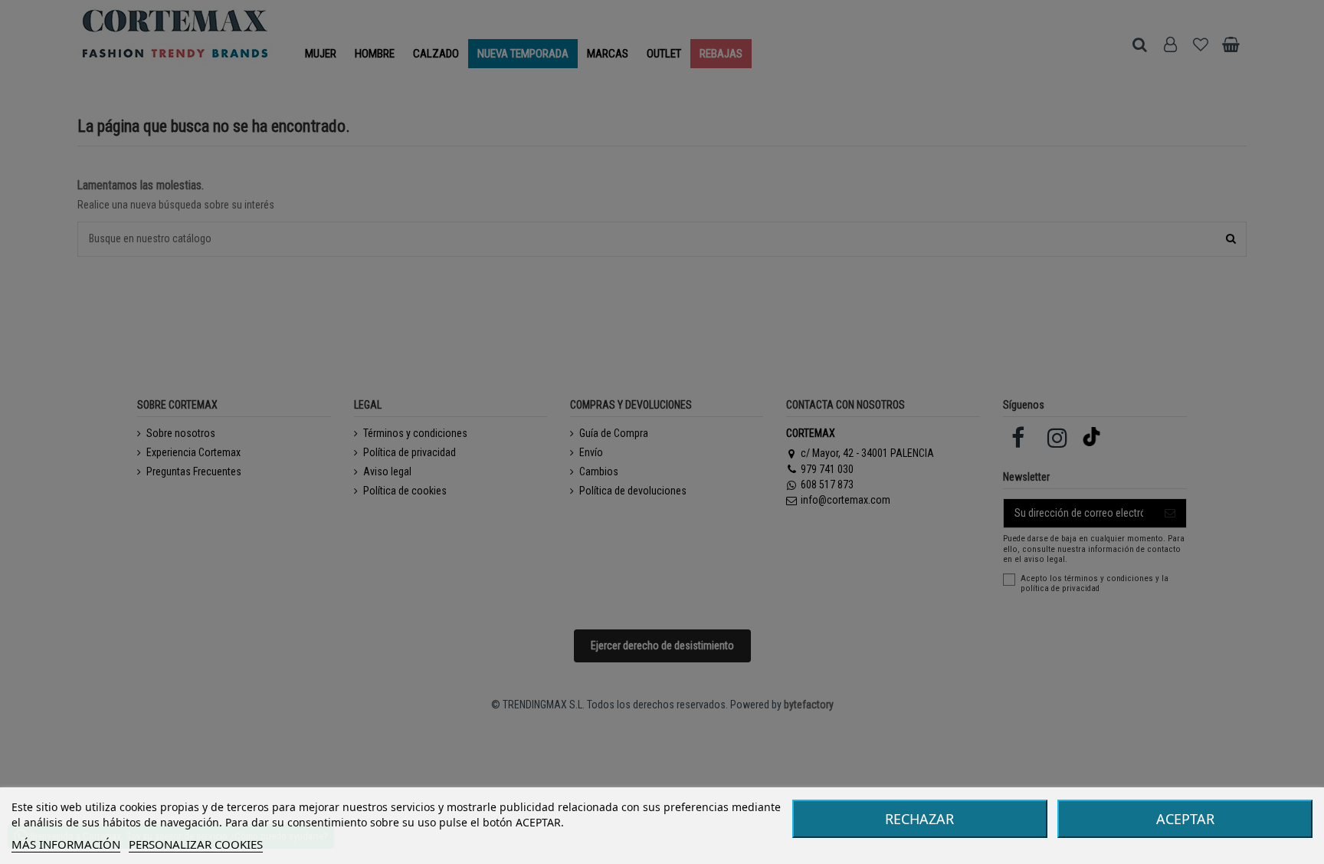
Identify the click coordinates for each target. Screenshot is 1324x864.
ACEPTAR (1185, 819)
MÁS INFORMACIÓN (65, 844)
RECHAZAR (919, 819)
